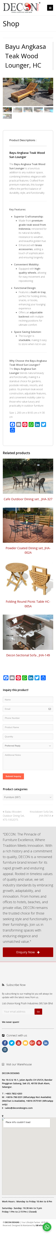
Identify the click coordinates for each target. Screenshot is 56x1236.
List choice (8, 1003)
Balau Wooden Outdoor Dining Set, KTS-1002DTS (13, 816)
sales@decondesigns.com (19, 1107)
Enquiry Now (25, 952)
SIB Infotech (41, 1225)
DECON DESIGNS (12, 1222)
